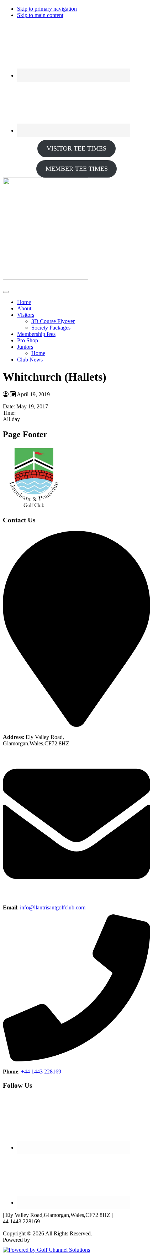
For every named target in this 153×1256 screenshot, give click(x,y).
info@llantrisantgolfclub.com (52, 907)
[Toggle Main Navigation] (6, 292)
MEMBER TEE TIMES (77, 168)
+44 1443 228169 (41, 1072)
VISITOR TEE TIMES (76, 148)
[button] (25, 315)
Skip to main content (40, 15)
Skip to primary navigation (47, 9)
